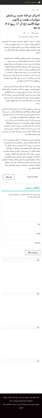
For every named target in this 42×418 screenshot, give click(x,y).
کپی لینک (8, 177)
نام (38, 224)
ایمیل (38, 233)
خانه (37, 10)
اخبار (33, 10)
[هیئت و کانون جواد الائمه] (32, 2)
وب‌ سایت (37, 242)
